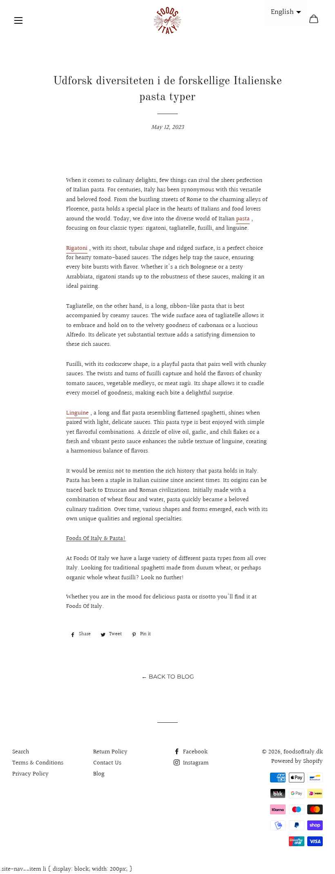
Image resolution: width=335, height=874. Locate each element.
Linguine (77, 413)
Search (20, 752)
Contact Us (107, 763)
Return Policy (110, 752)
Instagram (195, 763)
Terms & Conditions (37, 763)
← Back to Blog (167, 676)
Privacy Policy (30, 774)
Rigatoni (76, 248)
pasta (243, 219)
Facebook (194, 752)
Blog (99, 774)
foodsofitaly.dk (303, 752)
